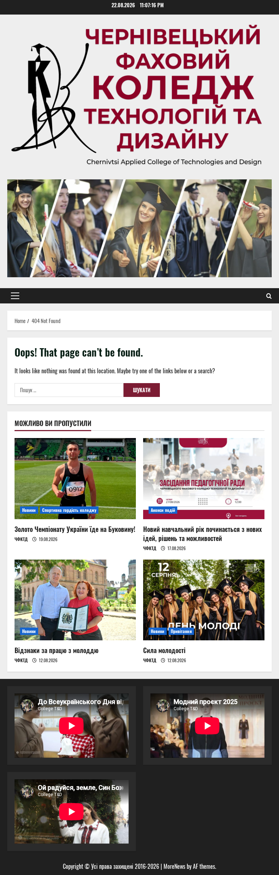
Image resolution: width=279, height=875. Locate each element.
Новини (29, 510)
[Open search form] (269, 296)
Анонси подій (163, 510)
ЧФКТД (21, 539)
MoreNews (174, 866)
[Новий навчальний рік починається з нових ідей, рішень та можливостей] (203, 478)
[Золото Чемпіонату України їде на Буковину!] (75, 478)
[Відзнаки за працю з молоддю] (75, 600)
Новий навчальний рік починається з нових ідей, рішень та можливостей (202, 533)
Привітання (181, 631)
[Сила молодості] (203, 600)
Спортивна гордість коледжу (69, 510)
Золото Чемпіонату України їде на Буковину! (75, 529)
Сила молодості (164, 650)
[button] (15, 295)
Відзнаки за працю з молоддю (56, 650)
